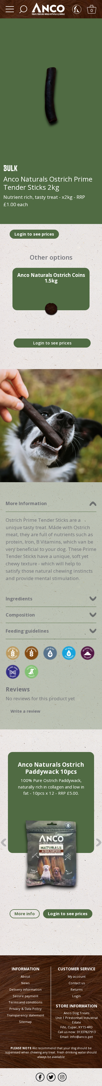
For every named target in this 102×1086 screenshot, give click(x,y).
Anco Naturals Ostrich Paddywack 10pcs (51, 767)
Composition (20, 615)
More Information (26, 503)
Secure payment (25, 996)
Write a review (25, 711)
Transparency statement (25, 1015)
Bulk (10, 168)
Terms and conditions (25, 1002)
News (25, 983)
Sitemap (25, 1022)
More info (24, 913)
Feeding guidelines (27, 631)
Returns (76, 989)
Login (76, 996)
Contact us (77, 983)
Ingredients (19, 599)
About (25, 976)
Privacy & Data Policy (25, 1009)
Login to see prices (34, 234)
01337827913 (86, 1032)
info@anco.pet (81, 1037)
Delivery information (25, 989)
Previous (3, 842)
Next (98, 842)
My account (77, 976)
